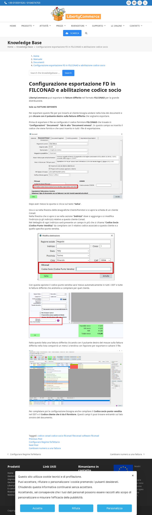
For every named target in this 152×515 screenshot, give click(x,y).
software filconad (90, 435)
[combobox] (45, 73)
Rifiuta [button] (76, 508)
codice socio (57, 435)
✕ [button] (133, 475)
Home (10, 473)
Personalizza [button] (114, 508)
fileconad (76, 435)
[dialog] (76, 493)
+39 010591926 (16, 2)
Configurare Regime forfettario (24, 454)
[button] (86, 33)
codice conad (44, 435)
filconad (68, 435)
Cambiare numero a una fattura (126, 454)
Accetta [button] (37, 508)
